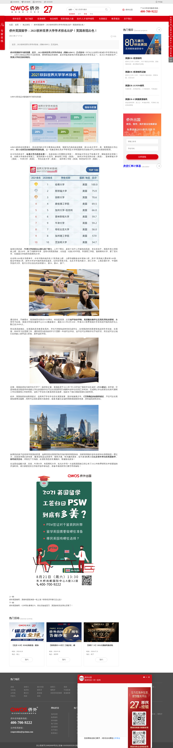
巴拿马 (13, 696)
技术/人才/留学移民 (85, 19)
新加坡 (39, 693)
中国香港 (67, 690)
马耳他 (13, 690)
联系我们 (54, 733)
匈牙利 (26, 690)
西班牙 (39, 690)
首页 (17, 25)
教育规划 (115, 19)
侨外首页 (17, 19)
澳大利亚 (40, 687)
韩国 (25, 696)
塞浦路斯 (67, 693)
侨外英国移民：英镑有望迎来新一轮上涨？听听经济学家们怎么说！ (35, 600)
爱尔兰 (26, 693)
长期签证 (103, 19)
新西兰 (52, 687)
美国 (12, 687)
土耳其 (13, 693)
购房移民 (54, 717)
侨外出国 (129, 10)
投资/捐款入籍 (67, 19)
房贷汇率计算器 (132, 166)
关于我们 (128, 19)
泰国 (38, 696)
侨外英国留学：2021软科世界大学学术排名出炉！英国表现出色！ (59, 25)
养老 (91, 14)
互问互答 (49, 2)
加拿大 (26, 687)
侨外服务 (54, 720)
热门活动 (54, 724)
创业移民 (54, 19)
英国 (65, 687)
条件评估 (38, 2)
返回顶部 (170, 60)
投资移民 (41, 19)
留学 (79, 14)
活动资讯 (16, 2)
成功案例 (27, 2)
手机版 (160, 2)
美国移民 (72, 14)
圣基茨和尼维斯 (56, 693)
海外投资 (54, 714)
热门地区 (29, 19)
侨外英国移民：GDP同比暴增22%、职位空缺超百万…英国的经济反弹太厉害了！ (41, 606)
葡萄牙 (52, 690)
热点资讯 (26, 25)
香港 (85, 14)
